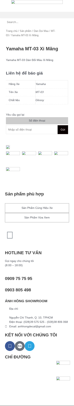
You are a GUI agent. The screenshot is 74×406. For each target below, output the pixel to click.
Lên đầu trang (17, 244)
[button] (37, 15)
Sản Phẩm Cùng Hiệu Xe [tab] (37, 207)
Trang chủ (11, 31)
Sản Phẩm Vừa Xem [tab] (37, 217)
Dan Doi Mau (41, 31)
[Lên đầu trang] (10, 235)
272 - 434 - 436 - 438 (22, 313)
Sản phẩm (25, 31)
